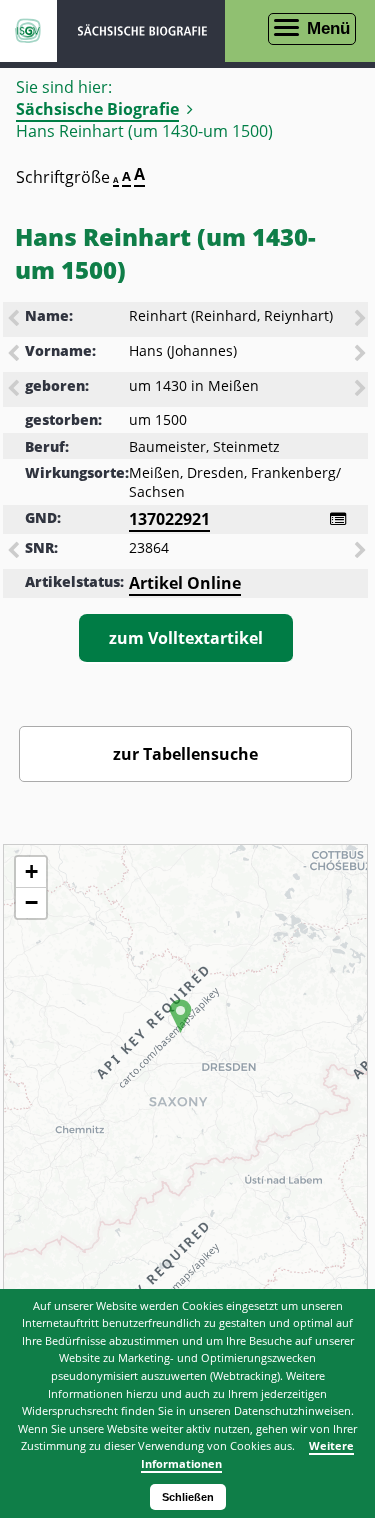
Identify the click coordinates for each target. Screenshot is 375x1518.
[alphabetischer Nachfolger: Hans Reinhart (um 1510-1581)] (362, 320)
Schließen (188, 1497)
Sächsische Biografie (97, 109)
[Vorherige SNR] (15, 552)
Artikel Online (185, 583)
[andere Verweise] (338, 519)
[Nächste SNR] (362, 552)
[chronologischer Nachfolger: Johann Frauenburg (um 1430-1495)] (362, 390)
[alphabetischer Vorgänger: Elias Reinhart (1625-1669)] (15, 320)
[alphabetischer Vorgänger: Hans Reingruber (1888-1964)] (15, 355)
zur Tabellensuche (185, 754)
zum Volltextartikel (186, 638)
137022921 (169, 519)
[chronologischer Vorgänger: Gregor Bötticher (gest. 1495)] (15, 390)
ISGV (28, 31)
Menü (328, 28)
